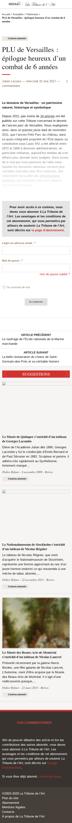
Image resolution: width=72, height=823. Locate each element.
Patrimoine (32, 14)
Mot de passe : (12, 260)
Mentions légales (13, 807)
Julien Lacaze (11, 81)
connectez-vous (50, 776)
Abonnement (10, 803)
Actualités (18, 14)
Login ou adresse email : (18, 243)
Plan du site (10, 798)
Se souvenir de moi (18, 287)
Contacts (8, 812)
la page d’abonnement (48, 230)
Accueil (6, 14)
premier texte (31, 130)
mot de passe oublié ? (55, 274)
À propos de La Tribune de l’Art (23, 816)
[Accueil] (36, 4)
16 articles (47, 116)
